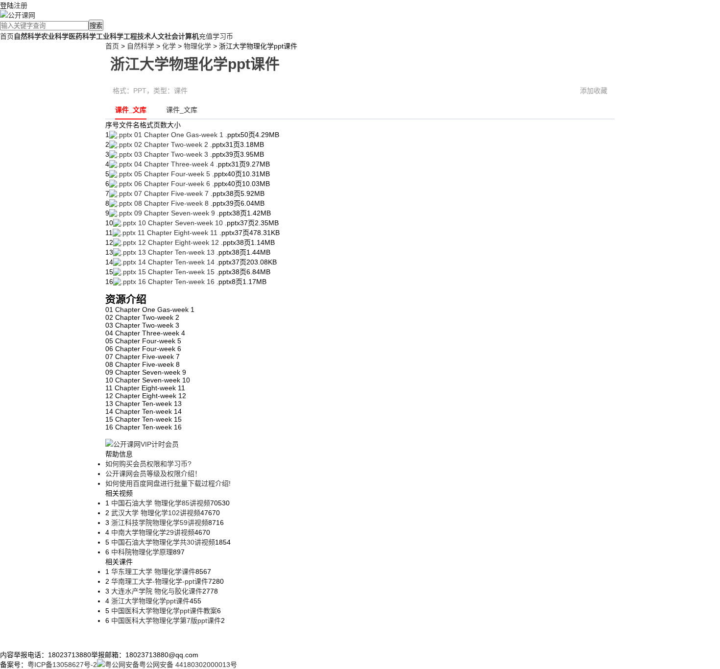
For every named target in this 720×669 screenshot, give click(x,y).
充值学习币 (216, 36)
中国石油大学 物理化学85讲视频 (159, 503)
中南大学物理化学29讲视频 (151, 532)
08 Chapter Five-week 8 (171, 203)
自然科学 (140, 46)
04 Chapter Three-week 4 (174, 164)
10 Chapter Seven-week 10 (180, 223)
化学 (169, 46)
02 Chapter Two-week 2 (171, 144)
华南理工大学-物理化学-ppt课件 (158, 581)
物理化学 (197, 46)
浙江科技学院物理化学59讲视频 (158, 522)
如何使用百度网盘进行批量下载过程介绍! (168, 483)
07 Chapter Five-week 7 (171, 193)
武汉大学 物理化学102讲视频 (154, 513)
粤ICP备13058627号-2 (62, 665)
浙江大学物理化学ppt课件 (149, 601)
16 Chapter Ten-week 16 (176, 282)
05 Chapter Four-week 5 (172, 174)
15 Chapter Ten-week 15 (176, 272)
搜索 (96, 25)
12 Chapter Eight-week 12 (178, 242)
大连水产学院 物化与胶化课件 (155, 591)
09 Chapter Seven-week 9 (174, 213)
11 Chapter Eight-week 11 (177, 233)
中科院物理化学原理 (141, 552)
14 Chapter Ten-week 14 (176, 262)
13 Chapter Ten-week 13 (176, 252)
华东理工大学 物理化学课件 (152, 571)
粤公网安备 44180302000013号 (188, 665)
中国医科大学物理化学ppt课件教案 (163, 611)
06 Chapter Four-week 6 (172, 184)
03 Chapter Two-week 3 (171, 154)
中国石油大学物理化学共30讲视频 (162, 542)
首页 (7, 36)
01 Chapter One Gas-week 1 (178, 135)
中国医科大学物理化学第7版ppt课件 (165, 620)
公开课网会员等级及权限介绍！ (153, 474)
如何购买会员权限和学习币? (148, 464)
